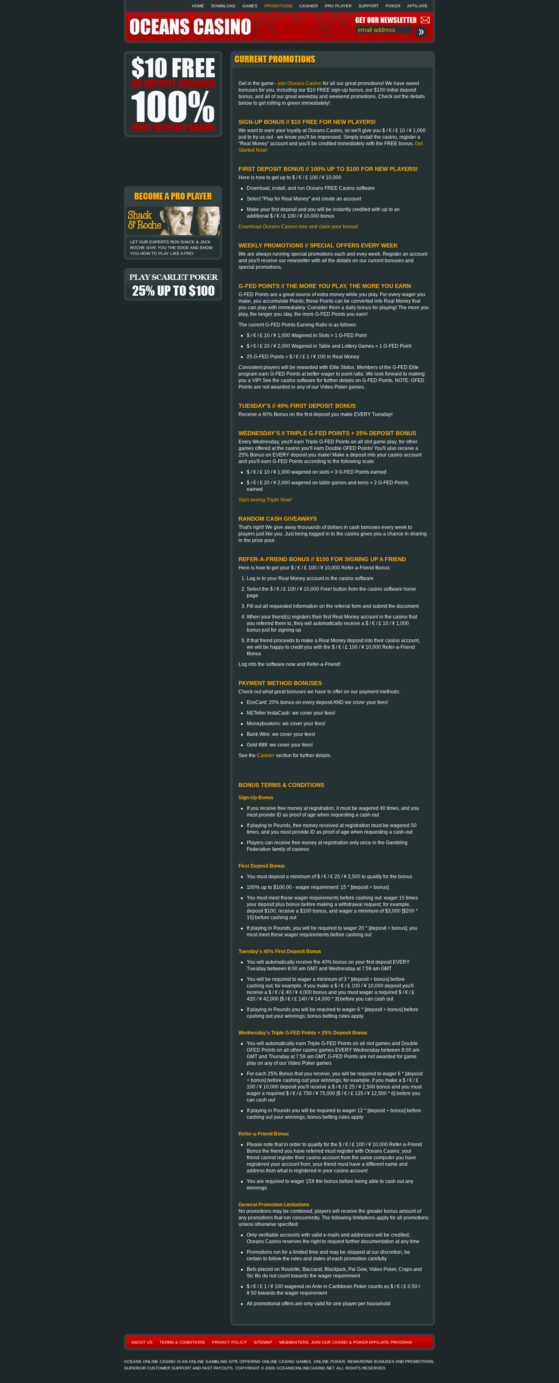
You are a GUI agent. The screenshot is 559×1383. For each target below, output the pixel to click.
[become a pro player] (173, 238)
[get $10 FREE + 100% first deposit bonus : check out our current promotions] (173, 94)
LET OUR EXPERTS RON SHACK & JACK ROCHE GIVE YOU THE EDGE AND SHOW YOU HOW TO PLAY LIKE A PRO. (171, 248)
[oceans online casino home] (189, 34)
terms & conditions (182, 1342)
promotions (278, 6)
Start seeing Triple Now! (265, 500)
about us (142, 1342)
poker (392, 6)
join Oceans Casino (300, 83)
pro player (338, 6)
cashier (309, 6)
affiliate (417, 6)
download (223, 6)
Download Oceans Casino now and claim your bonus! (298, 226)
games (249, 6)
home (198, 6)
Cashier (266, 755)
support (368, 6)
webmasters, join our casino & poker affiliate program (345, 1342)
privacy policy (229, 1342)
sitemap (263, 1342)
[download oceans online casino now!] (173, 161)
